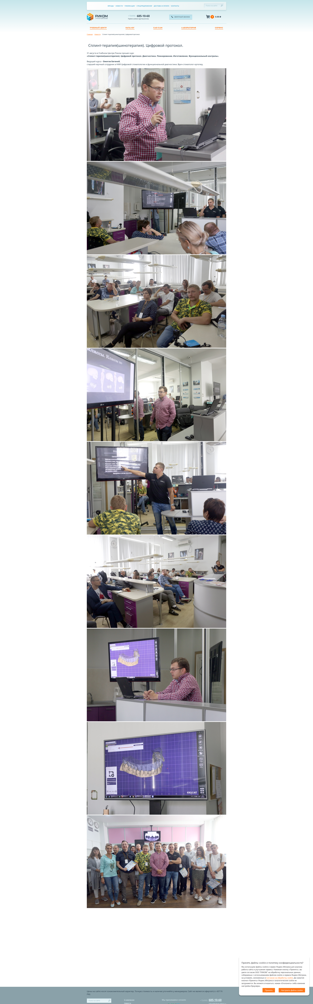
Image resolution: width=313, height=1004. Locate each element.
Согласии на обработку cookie (279, 978)
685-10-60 (139, 16)
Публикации (130, 6)
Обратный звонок (182, 17)
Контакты (175, 6)
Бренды (111, 6)
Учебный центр (98, 28)
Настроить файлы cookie (292, 990)
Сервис (219, 28)
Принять (269, 990)
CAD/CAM (157, 28)
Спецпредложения (144, 6)
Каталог (130, 28)
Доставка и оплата (161, 6)
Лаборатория (188, 28)
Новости (119, 6)
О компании (129, 1000)
